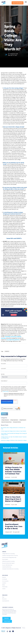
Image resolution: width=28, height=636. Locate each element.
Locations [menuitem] (4, 583)
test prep (13, 336)
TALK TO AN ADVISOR (17, 2)
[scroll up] (13, 631)
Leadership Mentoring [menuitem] (6, 567)
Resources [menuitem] (4, 598)
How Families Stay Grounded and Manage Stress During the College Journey (14, 434)
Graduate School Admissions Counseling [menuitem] (10, 568)
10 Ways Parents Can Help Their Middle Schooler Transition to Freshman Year (14, 437)
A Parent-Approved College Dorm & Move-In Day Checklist (13, 431)
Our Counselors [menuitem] (5, 581)
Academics (7, 22)
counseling (7, 336)
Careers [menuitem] (3, 588)
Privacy (23, 627)
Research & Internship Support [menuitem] (8, 563)
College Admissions (5, 420)
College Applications (14, 420)
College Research (23, 420)
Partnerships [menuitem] (4, 586)
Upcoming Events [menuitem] (5, 600)
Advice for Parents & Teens (6, 422)
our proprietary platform (13, 339)
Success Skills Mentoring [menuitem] (7, 565)
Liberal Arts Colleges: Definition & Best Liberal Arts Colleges (14, 440)
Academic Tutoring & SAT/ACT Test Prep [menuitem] (10, 555)
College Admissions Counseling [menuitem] (8, 553)
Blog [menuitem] (3, 597)
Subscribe (6, 618)
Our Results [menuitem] (4, 579)
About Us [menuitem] (4, 577)
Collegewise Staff (13, 54)
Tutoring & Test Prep (17, 422)
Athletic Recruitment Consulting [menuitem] (8, 561)
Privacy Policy (5, 391)
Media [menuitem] (3, 584)
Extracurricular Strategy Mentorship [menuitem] (9, 557)
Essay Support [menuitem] (5, 559)
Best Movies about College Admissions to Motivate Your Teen (13, 428)
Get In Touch (7, 621)
